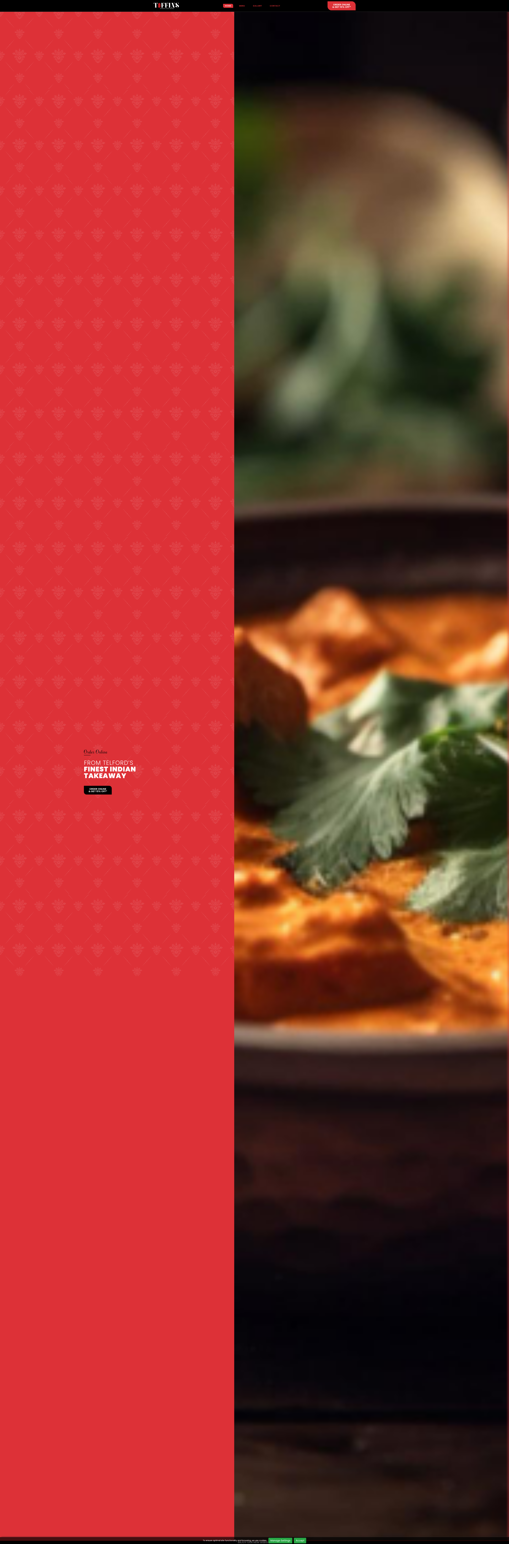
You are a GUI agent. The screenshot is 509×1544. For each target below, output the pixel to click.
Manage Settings (280, 1540)
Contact (275, 6)
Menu (242, 6)
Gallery (257, 6)
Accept (300, 1540)
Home (228, 6)
